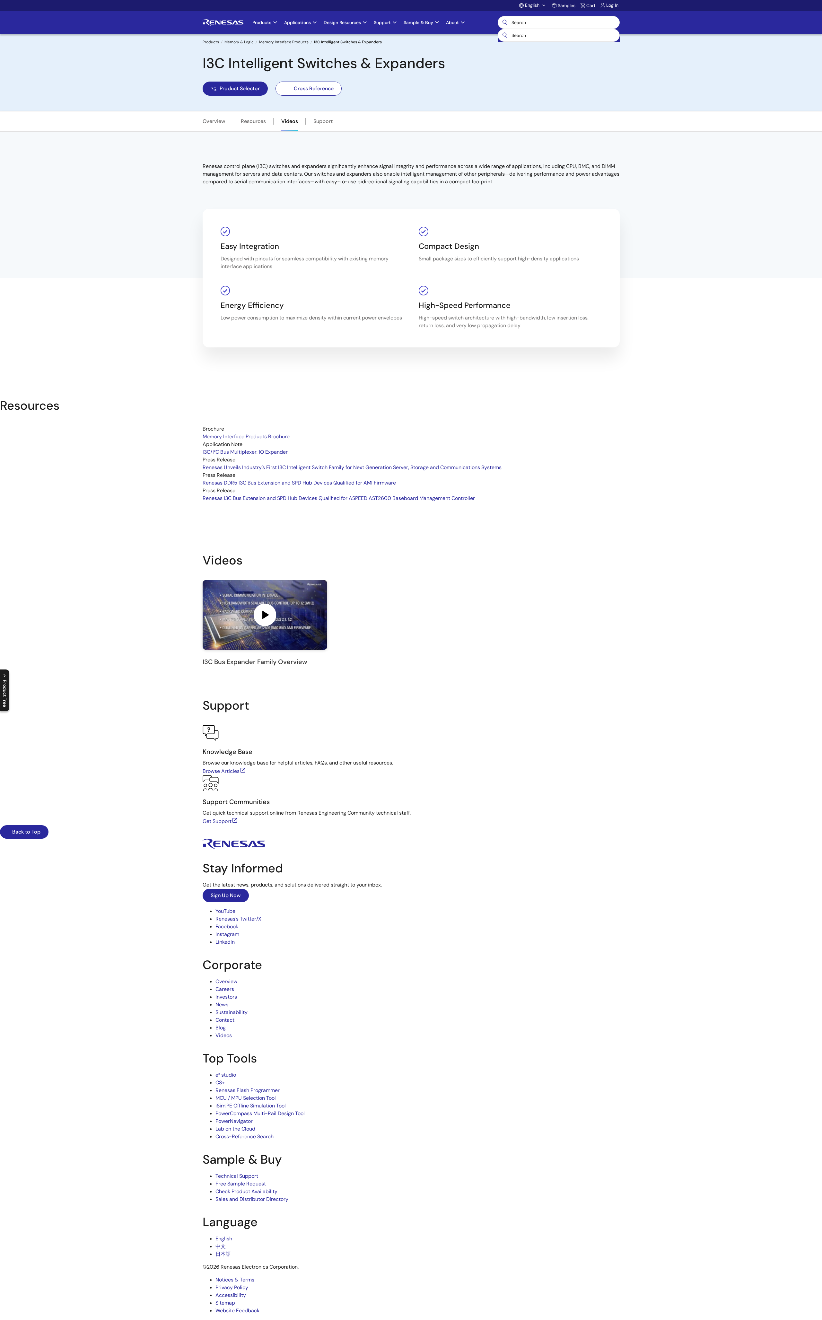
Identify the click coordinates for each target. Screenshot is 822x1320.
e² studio (225, 1074)
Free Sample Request (240, 1183)
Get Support (217, 821)
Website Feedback (237, 1310)
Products (211, 42)
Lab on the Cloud (235, 1128)
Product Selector (240, 88)
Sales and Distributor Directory (251, 1199)
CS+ (220, 1082)
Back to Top (25, 831)
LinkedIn (225, 942)
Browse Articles (221, 771)
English (223, 1238)
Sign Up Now (226, 895)
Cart (590, 5)
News (221, 1004)
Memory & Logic (239, 42)
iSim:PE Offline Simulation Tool (250, 1105)
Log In (612, 5)
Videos (289, 121)
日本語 (223, 1254)
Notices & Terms (234, 1279)
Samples (566, 5)
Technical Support (236, 1176)
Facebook (226, 926)
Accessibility (230, 1295)
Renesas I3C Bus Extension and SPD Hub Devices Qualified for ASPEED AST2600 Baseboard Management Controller (339, 498)
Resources (253, 121)
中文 (220, 1246)
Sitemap (225, 1302)
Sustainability (231, 1012)
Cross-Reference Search (244, 1136)
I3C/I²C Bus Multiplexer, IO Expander (245, 452)
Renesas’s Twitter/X (238, 918)
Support (323, 121)
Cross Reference (314, 88)
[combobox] (559, 35)
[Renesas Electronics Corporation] (223, 22)
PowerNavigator (234, 1121)
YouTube (225, 911)
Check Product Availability (246, 1191)
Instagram (227, 934)
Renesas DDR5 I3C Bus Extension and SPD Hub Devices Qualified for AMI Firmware (299, 482)
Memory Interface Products (284, 42)
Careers (224, 989)
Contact (224, 1020)
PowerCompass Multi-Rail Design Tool (260, 1113)
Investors (226, 996)
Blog (220, 1027)
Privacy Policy (231, 1287)
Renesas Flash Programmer (247, 1090)
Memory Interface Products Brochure (246, 436)
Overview (214, 121)
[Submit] (505, 35)
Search (559, 22)
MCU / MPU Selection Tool (245, 1098)
